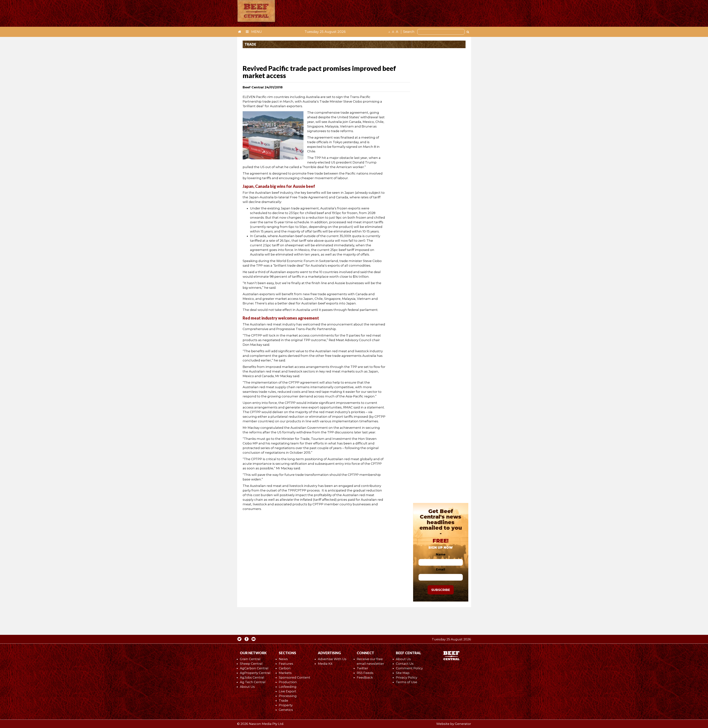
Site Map (402, 673)
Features (286, 663)
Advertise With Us (332, 659)
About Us (247, 687)
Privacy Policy (406, 677)
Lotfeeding (287, 687)
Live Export (287, 691)
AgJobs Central (252, 677)
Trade (283, 700)
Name (440, 554)
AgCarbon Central (254, 668)
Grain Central (250, 659)
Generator (463, 724)
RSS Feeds (365, 673)
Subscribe (440, 590)
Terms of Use (406, 682)
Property (286, 705)
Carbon (285, 668)
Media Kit (325, 663)
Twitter (362, 668)
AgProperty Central (255, 673)
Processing (288, 696)
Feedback (365, 677)
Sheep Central (251, 663)
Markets (285, 673)
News (283, 659)
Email (440, 569)
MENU (256, 32)
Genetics (286, 710)
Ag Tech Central (253, 682)
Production (288, 682)
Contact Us (405, 663)
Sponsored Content (294, 677)
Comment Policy (409, 668)
